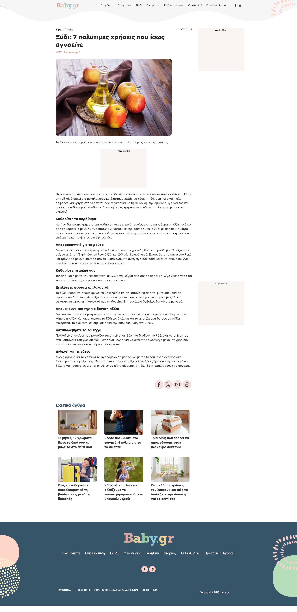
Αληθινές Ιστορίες (174, 5)
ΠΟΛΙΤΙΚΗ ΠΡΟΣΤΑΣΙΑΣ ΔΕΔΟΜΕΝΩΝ (116, 590)
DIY (59, 52)
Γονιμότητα (107, 5)
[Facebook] (236, 5)
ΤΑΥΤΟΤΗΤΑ (64, 590)
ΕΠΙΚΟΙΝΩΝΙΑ (149, 590)
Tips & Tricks (64, 29)
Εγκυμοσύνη (124, 5)
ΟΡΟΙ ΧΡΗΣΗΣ (83, 590)
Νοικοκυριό (72, 52)
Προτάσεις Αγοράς (216, 5)
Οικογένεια (153, 5)
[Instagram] (240, 5)
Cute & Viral (195, 5)
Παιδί (139, 5)
